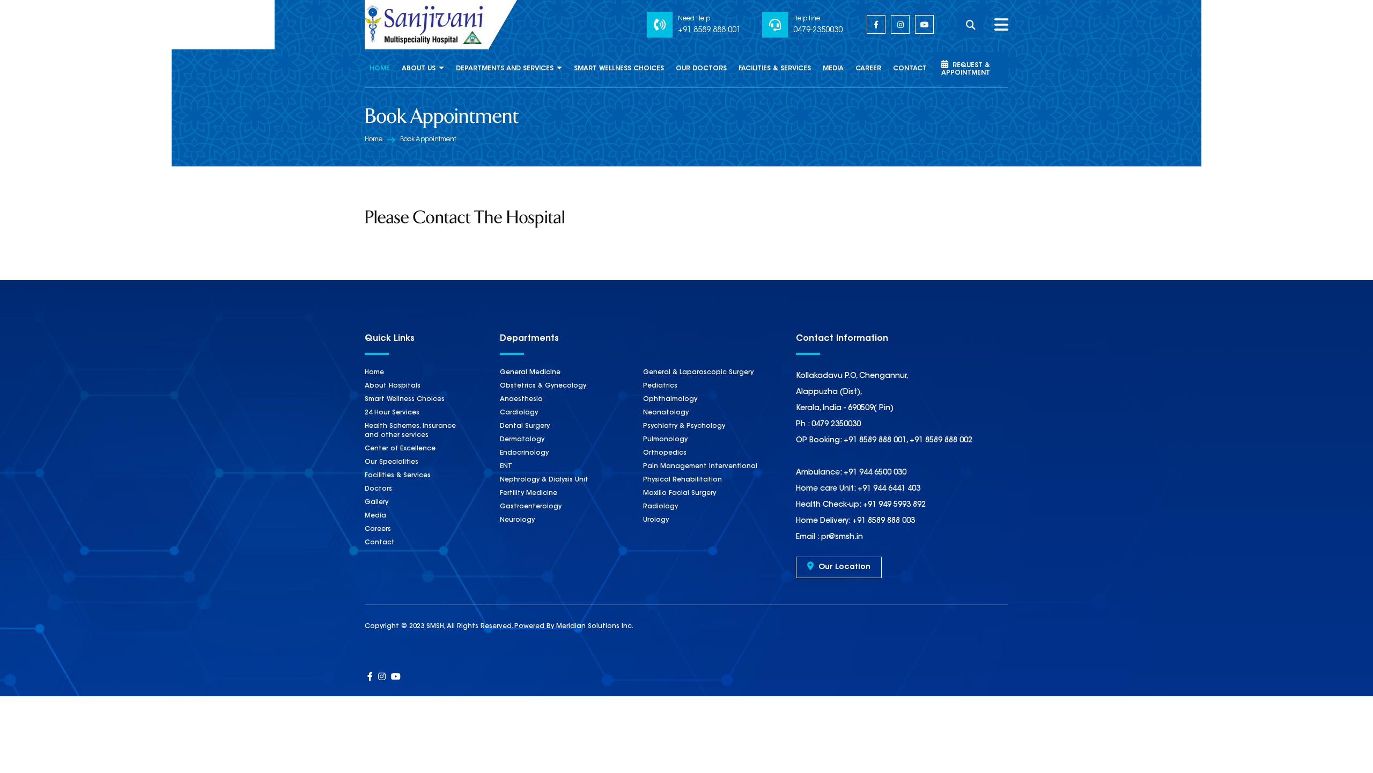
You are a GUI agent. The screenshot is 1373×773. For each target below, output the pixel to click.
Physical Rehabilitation (682, 480)
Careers (378, 529)
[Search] (976, 25)
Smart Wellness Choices (619, 68)
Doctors (378, 489)
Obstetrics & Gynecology (543, 386)
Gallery (376, 502)
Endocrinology (524, 453)
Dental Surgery (525, 426)
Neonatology (666, 413)
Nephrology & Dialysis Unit (544, 480)
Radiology (660, 507)
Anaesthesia (521, 399)
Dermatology (522, 439)
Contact (910, 68)
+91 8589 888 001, (875, 440)
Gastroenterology (531, 507)
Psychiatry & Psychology (684, 426)
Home (380, 68)
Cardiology (519, 413)
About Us (418, 68)
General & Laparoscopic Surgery (698, 372)
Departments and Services (504, 68)
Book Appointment (428, 139)
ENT (506, 466)
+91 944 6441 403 (887, 489)
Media (833, 68)
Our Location (843, 567)
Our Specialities (391, 462)
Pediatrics (660, 386)
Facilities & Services (775, 68)
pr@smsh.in (841, 537)
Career (868, 68)
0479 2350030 (836, 424)
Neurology (517, 520)
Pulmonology (665, 439)
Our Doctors (701, 68)
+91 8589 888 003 (882, 521)
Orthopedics (664, 453)
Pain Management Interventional (700, 466)
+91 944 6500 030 (873, 473)
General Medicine (530, 372)
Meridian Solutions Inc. (594, 626)
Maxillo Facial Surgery (679, 493)
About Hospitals (392, 386)
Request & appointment (965, 69)
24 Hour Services (392, 413)
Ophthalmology (670, 399)
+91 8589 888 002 (941, 440)
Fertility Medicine (528, 493)
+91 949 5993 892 (893, 505)
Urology (656, 520)
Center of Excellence (400, 449)
